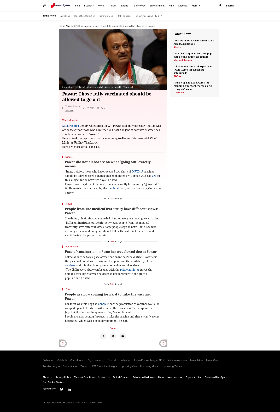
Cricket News (77, 360)
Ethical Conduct (121, 377)
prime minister (129, 269)
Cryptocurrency (96, 360)
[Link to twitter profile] (61, 389)
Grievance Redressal (144, 377)
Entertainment (157, 5)
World (101, 5)
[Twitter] (113, 336)
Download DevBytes (216, 377)
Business (89, 5)
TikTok (177, 76)
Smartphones (70, 366)
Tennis (84, 366)
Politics (113, 5)
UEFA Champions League (104, 366)
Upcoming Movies (150, 366)
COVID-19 (137, 171)
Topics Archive (194, 377)
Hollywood (125, 360)
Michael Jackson (183, 60)
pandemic (114, 188)
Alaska (177, 47)
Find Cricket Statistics (54, 382)
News (70, 26)
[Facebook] (103, 336)
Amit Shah (65, 16)
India (77, 5)
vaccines (70, 265)
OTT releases (125, 16)
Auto (171, 5)
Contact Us (104, 377)
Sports (124, 5)
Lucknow (179, 92)
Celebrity (62, 360)
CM (154, 176)
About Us (47, 377)
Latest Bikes (196, 360)
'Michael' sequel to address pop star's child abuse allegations (193, 55)
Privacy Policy (63, 377)
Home (62, 26)
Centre (102, 304)
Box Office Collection (84, 16)
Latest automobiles (177, 360)
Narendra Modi (106, 16)
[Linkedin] (122, 336)
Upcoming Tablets (172, 366)
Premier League (51, 366)
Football (112, 360)
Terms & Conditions (84, 377)
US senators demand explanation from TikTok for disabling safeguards (193, 70)
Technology (139, 5)
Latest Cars (212, 360)
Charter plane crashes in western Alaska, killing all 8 (194, 42)
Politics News (83, 26)
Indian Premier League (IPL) (149, 360)
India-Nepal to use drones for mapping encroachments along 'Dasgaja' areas (193, 86)
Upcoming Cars (129, 366)
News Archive (175, 377)
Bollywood (48, 360)
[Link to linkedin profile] (69, 389)
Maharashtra (70, 126)
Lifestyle (182, 5)
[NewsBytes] (60, 6)
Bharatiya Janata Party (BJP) (149, 16)
